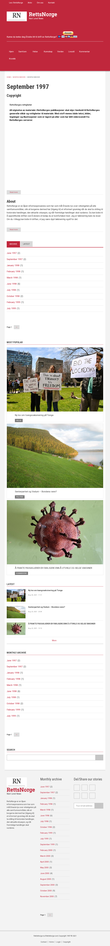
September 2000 (47, 885)
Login (58, 942)
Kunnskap (48, 51)
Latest (26, 244)
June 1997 (12, 253)
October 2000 (46, 891)
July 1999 (11, 308)
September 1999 (47, 844)
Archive (13, 244)
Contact (44, 942)
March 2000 (45, 856)
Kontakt (51, 3)
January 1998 (13, 265)
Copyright (67, 942)
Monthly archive (19, 77)
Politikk (19, 497)
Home (9, 77)
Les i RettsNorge (16, 3)
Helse (35, 51)
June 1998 (12, 284)
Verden (60, 51)
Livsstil (71, 51)
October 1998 (13, 296)
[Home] (17, 16)
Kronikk (12, 58)
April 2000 (44, 862)
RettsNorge (43, 14)
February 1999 (13, 302)
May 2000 (44, 867)
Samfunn (23, 51)
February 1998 (13, 271)
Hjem (11, 51)
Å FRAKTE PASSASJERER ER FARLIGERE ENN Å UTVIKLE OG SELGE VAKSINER (53, 568)
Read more (15, 192)
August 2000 (45, 879)
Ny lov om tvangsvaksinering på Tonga (34, 415)
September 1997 (15, 259)
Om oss (40, 3)
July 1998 (11, 290)
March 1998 (12, 277)
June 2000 (44, 873)
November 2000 (47, 896)
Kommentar (84, 51)
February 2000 (46, 850)
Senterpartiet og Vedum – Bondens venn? (36, 491)
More (54, 640)
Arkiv (30, 3)
